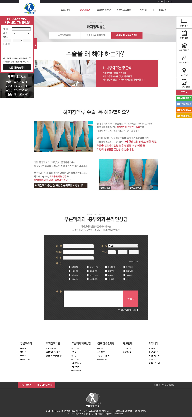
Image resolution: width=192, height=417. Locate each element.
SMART (23, 356)
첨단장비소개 (25, 360)
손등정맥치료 (76, 371)
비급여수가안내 (154, 363)
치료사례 (152, 349)
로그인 (160, 2)
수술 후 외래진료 (103, 356)
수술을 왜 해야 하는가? (54, 356)
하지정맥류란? (51, 349)
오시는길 (169, 2)
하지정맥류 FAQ (154, 356)
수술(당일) (101, 352)
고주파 (73, 352)
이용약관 (157, 385)
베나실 (73, 356)
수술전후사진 (153, 352)
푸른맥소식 (153, 360)
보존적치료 (75, 367)
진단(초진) (101, 349)
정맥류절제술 (76, 363)
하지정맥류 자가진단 (53, 352)
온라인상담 (127, 349)
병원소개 (23, 352)
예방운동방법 (102, 360)
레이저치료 (75, 349)
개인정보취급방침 (168, 385)
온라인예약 (127, 352)
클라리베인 (75, 360)
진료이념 (23, 349)
